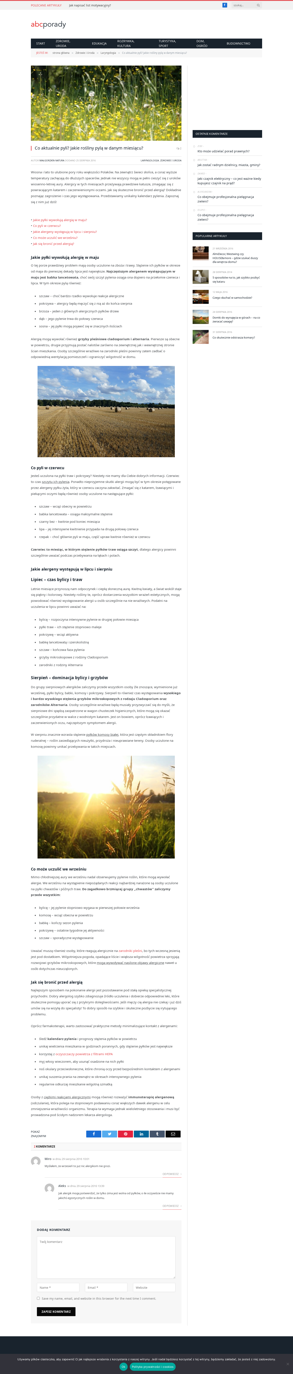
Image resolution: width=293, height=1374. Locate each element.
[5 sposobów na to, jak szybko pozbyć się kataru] (201, 277)
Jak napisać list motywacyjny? (90, 5)
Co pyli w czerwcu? (47, 225)
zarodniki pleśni (130, 950)
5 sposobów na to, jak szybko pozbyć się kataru (236, 279)
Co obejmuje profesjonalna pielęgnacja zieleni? (226, 199)
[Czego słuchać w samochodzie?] (201, 297)
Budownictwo (238, 43)
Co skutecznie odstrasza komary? (234, 337)
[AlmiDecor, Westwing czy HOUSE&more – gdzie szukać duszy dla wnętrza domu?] (201, 253)
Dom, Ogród (201, 43)
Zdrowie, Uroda (63, 43)
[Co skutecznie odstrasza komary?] (201, 337)
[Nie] (287, 1364)
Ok (123, 1366)
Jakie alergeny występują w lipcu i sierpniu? (65, 231)
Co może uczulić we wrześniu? (55, 237)
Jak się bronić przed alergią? (53, 243)
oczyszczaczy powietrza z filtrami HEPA (84, 1054)
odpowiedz (171, 1174)
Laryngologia (150, 160)
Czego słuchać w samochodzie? (232, 298)
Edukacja (99, 43)
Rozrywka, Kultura (125, 43)
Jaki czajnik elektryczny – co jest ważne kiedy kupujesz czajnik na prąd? (229, 181)
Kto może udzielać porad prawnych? (223, 151)
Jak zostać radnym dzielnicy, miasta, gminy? (229, 165)
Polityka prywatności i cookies (153, 1366)
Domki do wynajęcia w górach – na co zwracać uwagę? (236, 320)
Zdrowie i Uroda (170, 160)
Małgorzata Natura (51, 160)
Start (40, 43)
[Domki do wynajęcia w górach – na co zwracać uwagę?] (201, 317)
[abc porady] (48, 24)
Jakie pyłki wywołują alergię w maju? (60, 220)
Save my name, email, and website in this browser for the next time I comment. (99, 1298)
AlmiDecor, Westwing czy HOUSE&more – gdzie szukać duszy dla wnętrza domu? (235, 258)
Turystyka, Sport (167, 43)
